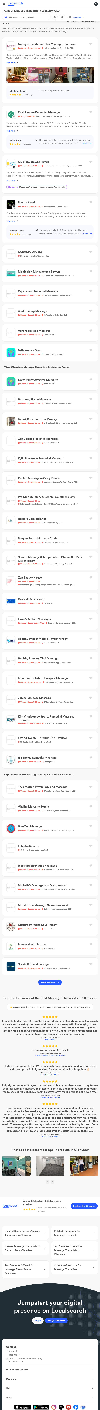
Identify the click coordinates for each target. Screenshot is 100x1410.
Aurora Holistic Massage (50, 1136)
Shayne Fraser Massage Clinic (50, 1097)
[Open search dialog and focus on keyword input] (4, 17)
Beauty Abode (50, 1039)
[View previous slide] (47, 1182)
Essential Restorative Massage (50, 1075)
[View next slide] (52, 1182)
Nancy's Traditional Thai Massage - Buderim (50, 1056)
